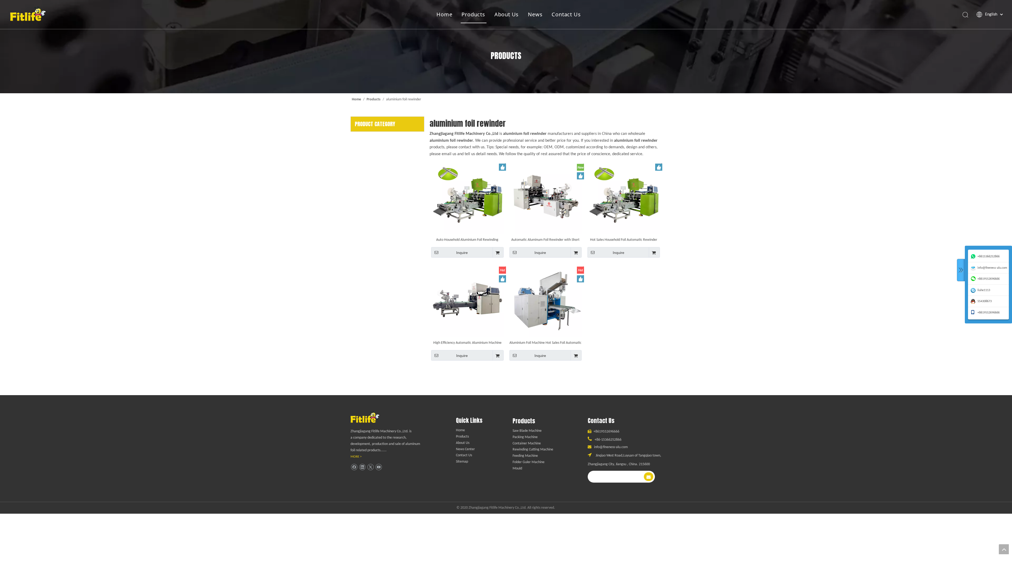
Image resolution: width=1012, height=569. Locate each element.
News (535, 14)
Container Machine (527, 443)
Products (473, 14)
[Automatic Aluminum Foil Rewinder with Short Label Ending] (545, 198)
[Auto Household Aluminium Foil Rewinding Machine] (467, 198)
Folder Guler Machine (528, 462)
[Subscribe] (648, 476)
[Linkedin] (362, 467)
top (1004, 549)
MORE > (356, 456)
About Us (506, 14)
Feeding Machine (525, 456)
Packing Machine (525, 437)
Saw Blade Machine (527, 431)
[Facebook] (354, 467)
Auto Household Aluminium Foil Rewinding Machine (467, 240)
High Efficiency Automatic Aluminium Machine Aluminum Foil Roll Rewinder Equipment (467, 343)
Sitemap (462, 462)
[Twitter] (370, 467)
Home (444, 14)
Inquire (462, 253)
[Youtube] (378, 467)
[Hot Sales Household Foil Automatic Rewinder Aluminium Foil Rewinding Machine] (623, 198)
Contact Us (566, 14)
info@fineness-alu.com (611, 447)
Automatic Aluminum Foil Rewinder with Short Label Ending (545, 240)
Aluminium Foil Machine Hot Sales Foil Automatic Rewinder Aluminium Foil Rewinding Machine (545, 343)
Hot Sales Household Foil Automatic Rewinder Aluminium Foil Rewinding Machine (623, 240)
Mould (517, 468)
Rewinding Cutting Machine (533, 450)
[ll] (370, 416)
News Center (465, 449)
